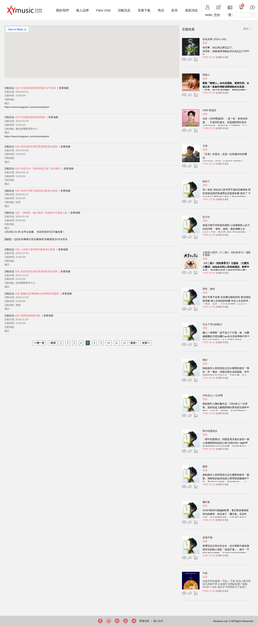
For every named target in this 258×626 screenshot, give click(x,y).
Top (254, 611)
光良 (205, 43)
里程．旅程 (209, 288)
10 (108, 342)
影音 (174, 10)
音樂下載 (144, 10)
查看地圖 (64, 88)
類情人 (206, 74)
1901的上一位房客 (213, 395)
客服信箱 (144, 620)
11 (116, 342)
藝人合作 (158, 620)
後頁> (133, 342)
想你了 (206, 181)
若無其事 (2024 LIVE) (214, 39)
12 (124, 342)
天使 (205, 145)
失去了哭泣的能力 (212, 324)
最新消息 (191, 10)
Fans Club (103, 10)
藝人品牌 (82, 10)
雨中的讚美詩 (210, 431)
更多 (245, 28)
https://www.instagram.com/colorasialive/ (26, 107)
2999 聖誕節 (209, 110)
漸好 (205, 359)
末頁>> (146, 342)
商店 (161, 10)
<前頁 (52, 342)
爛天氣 (206, 502)
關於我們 (62, 10)
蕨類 (205, 466)
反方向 (206, 216)
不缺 (205, 573)
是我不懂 (207, 537)
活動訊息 (124, 10)
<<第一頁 (39, 342)
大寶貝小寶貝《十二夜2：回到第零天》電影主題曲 (227, 253)
